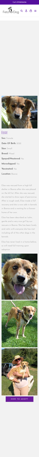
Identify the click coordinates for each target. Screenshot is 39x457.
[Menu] (35, 10)
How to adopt (19, 399)
